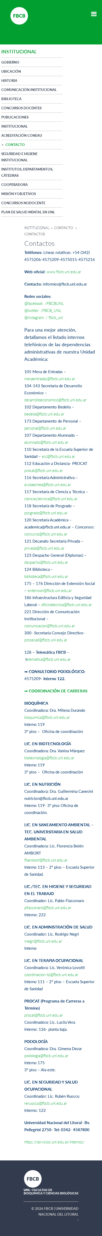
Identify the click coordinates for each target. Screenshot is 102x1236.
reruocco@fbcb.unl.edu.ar (45, 1103)
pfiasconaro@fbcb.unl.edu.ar (47, 907)
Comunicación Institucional (29, 90)
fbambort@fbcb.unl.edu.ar (45, 860)
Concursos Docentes (21, 108)
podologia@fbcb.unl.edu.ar (46, 1055)
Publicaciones (15, 117)
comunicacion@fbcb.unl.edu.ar (49, 625)
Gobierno (10, 62)
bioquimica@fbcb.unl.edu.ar (47, 717)
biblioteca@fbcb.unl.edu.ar (46, 576)
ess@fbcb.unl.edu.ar (58, 456)
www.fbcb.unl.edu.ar (64, 271)
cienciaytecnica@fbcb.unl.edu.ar (50, 498)
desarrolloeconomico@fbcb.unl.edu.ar (55, 399)
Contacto (15, 145)
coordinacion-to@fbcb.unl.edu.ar (51, 974)
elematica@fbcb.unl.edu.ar (49, 659)
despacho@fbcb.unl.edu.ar (46, 562)
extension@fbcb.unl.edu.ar (50, 590)
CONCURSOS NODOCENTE (23, 203)
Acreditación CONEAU (21, 135)
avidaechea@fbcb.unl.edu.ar (47, 484)
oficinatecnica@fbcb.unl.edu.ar (66, 604)
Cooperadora (14, 185)
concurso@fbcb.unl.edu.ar (45, 534)
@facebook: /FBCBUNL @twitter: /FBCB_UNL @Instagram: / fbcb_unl (44, 310)
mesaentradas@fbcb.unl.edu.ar (49, 378)
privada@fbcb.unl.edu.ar (44, 548)
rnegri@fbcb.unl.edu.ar (43, 941)
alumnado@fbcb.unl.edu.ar (46, 442)
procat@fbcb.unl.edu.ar (43, 470)
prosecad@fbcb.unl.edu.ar (45, 639)
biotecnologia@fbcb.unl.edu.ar (49, 757)
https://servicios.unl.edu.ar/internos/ (54, 1142)
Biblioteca (11, 99)
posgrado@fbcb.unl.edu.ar (45, 512)
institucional (14, 126)
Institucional (36, 228)
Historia (9, 80)
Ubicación (11, 71)
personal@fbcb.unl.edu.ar (45, 428)
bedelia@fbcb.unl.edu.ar (44, 414)
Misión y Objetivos (18, 194)
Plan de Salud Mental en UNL (28, 212)
